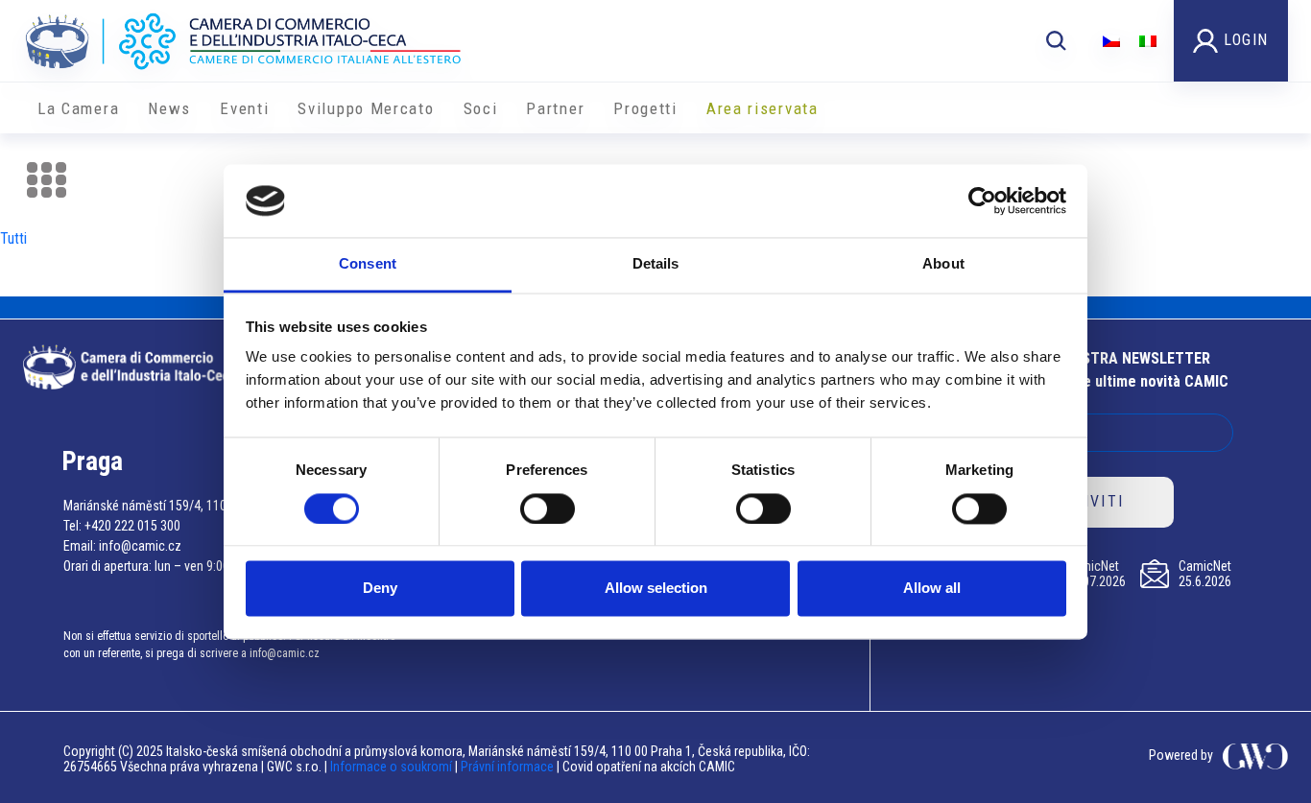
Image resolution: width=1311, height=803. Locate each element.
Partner (555, 108)
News (169, 108)
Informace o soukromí (392, 766)
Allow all (932, 588)
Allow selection (656, 588)
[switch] (547, 508)
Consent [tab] (367, 264)
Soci (481, 108)
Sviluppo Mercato (366, 108)
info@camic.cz (140, 546)
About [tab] (943, 264)
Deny (380, 588)
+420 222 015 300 (132, 525)
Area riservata (762, 108)
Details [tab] (655, 264)
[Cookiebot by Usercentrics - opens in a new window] (982, 200)
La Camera (78, 108)
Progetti (645, 108)
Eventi (244, 108)
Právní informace (507, 766)
